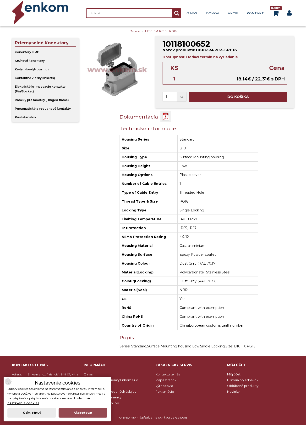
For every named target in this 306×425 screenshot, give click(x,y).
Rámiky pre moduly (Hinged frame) (42, 100)
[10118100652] (117, 69)
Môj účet (233, 374)
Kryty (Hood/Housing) (32, 69)
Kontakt (255, 13)
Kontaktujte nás (167, 374)
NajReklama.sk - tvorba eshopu (163, 417)
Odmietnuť (32, 412)
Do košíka (238, 96)
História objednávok (242, 380)
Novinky (233, 391)
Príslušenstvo (25, 117)
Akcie (233, 13)
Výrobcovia (164, 386)
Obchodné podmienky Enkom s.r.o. (111, 380)
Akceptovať (83, 412)
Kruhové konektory (30, 60)
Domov (212, 13)
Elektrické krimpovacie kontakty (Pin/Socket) (40, 89)
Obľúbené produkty (242, 386)
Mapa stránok (165, 380)
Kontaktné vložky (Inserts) (35, 78)
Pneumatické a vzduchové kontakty (43, 108)
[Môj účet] (289, 14)
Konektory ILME (27, 52)
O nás (191, 13)
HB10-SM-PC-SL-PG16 (160, 31)
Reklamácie (164, 391)
